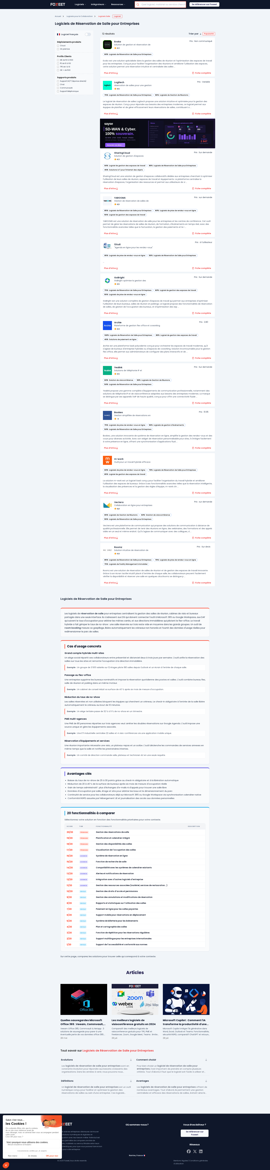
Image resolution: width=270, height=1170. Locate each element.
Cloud (62, 46)
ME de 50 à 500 (66, 60)
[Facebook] (189, 1151)
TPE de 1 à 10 (65, 67)
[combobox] (160, 4)
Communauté (66, 88)
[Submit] (138, 4)
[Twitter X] (195, 1151)
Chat (62, 84)
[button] (202, 33)
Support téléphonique (69, 91)
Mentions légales (181, 1160)
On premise (65, 49)
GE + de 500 (65, 70)
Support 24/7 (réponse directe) (73, 81)
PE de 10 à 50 (65, 63)
